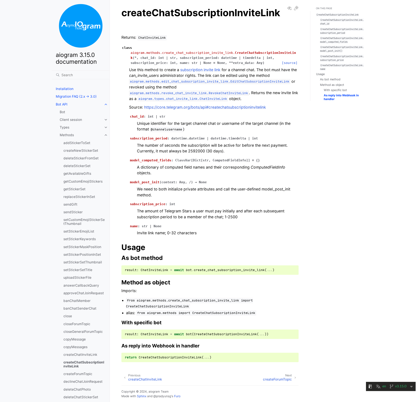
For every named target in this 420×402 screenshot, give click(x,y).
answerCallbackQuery (81, 285)
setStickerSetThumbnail (82, 262)
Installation (65, 89)
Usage (320, 74)
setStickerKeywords (79, 239)
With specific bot (335, 90)
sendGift (70, 204)
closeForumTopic (76, 324)
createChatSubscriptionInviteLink (83, 364)
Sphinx (141, 396)
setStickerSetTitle (77, 270)
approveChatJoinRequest (83, 293)
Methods (67, 135)
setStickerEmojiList (78, 231)
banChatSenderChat (79, 308)
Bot (62, 112)
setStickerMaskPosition (82, 247)
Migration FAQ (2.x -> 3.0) (76, 96)
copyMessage (74, 339)
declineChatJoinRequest (83, 381)
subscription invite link (200, 69)
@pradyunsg (162, 396)
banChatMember (77, 301)
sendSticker (73, 212)
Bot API (61, 104)
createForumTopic (77, 374)
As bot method (330, 79)
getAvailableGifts (77, 173)
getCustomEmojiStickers (83, 181)
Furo (177, 396)
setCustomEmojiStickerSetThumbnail (84, 222)
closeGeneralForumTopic (83, 332)
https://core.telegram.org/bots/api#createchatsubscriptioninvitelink (205, 107)
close (67, 316)
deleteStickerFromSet (81, 158)
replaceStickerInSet (79, 197)
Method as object (332, 84)
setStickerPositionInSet (82, 254)
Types (64, 127)
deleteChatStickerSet (80, 397)
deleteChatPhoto (77, 389)
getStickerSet (74, 189)
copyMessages (75, 347)
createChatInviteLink (80, 355)
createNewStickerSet (80, 150)
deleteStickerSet (77, 166)
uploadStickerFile (77, 277)
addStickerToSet (76, 143)
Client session (71, 120)
